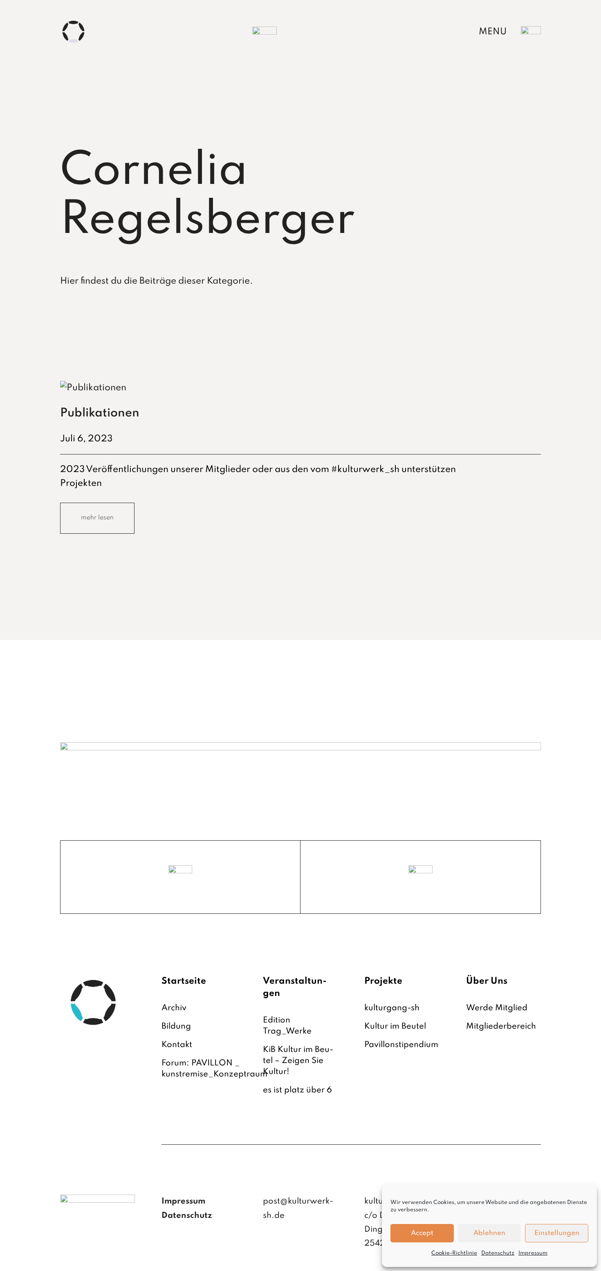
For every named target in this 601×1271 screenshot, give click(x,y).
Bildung (176, 1027)
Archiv (173, 1008)
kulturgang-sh (391, 1008)
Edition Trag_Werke (287, 1026)
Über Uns (486, 981)
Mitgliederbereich (501, 1027)
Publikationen (99, 413)
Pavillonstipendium (401, 1045)
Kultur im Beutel (395, 1027)
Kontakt (176, 1045)
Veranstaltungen (295, 987)
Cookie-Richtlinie (454, 1253)
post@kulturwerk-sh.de (298, 1208)
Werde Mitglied (496, 1008)
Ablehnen (489, 1233)
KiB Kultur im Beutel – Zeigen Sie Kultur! (298, 1061)
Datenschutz (497, 1253)
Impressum (532, 1253)
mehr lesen (97, 518)
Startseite (183, 981)
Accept (422, 1233)
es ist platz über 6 (297, 1090)
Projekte (383, 981)
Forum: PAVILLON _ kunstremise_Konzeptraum (214, 1069)
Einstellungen (556, 1233)
